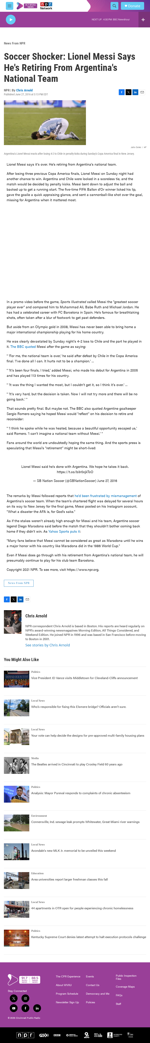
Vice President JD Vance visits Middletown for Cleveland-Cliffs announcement (84, 678)
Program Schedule (67, 993)
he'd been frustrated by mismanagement (106, 495)
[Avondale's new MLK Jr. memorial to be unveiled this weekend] (16, 851)
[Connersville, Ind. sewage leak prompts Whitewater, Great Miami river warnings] (16, 823)
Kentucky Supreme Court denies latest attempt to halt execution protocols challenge (88, 937)
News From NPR (14, 43)
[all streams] (144, 19)
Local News (38, 700)
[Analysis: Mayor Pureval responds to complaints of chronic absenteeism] (16, 794)
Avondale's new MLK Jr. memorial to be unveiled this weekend (73, 850)
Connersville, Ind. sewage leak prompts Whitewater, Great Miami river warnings (85, 821)
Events (90, 976)
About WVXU (64, 985)
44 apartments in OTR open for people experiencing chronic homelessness (82, 908)
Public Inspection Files (126, 977)
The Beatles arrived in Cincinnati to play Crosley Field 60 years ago (76, 764)
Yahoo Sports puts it (64, 531)
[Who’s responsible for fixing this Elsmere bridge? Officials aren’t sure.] (16, 707)
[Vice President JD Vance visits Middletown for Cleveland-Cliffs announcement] (16, 679)
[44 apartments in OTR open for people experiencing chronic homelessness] (16, 909)
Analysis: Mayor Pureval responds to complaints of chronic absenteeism (80, 793)
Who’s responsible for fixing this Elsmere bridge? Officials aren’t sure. (79, 706)
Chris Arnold (24, 90)
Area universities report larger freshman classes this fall (69, 879)
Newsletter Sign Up (67, 1002)
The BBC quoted (23, 346)
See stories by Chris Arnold (47, 645)
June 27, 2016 (107, 480)
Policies (90, 1002)
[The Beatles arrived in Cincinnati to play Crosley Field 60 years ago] (16, 765)
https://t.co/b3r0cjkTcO (75, 471)
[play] (11, 19)
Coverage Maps (125, 986)
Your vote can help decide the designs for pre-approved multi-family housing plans (87, 735)
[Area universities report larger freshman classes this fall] (16, 880)
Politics (35, 672)
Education (37, 873)
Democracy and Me (97, 993)
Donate (134, 6)
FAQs (119, 995)
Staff (118, 1003)
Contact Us (92, 985)
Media (35, 758)
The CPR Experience (68, 976)
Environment (39, 815)
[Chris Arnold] (12, 622)
